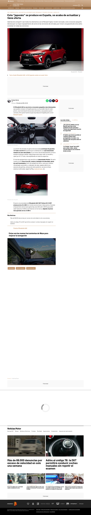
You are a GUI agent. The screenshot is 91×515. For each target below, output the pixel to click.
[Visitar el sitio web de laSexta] (33, 504)
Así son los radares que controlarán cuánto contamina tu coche (15, 487)
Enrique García (15, 100)
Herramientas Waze (40, 1)
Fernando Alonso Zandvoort (58, 1)
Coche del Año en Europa (30, 1)
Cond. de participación (63, 509)
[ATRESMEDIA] (12, 503)
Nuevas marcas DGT (48, 1)
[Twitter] (12, 101)
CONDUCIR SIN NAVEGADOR (69, 133)
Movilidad (41, 8)
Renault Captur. (18, 114)
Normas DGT (11, 8)
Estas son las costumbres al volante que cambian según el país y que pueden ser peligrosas (74, 488)
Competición (56, 8)
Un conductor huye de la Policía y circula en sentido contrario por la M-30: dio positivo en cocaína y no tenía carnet (55, 488)
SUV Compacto (20, 268)
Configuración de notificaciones (42, 511)
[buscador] (82, 5)
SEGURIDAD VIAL (67, 123)
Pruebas (35, 8)
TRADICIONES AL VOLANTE (71, 485)
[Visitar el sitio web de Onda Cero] (58, 504)
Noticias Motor (14, 428)
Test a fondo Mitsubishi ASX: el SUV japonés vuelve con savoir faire (28, 75)
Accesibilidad (52, 511)
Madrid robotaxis (20, 1)
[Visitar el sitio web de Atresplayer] (75, 504)
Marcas (17, 8)
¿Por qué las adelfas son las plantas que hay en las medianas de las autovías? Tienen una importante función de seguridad (72, 127)
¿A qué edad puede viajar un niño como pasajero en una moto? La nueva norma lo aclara (35, 488)
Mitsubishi (11, 268)
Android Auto (38, 169)
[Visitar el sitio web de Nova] (43, 504)
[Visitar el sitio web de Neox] (38, 504)
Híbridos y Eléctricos (26, 8)
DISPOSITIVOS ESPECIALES (13, 458)
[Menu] (82, 8)
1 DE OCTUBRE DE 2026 (32, 485)
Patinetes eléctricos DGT (70, 1)
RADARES (9, 485)
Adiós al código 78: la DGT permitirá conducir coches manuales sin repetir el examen (62, 464)
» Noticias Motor (15, 378)
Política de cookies (54, 509)
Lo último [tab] (75, 120)
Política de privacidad (45, 509)
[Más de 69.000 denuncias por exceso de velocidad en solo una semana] (26, 446)
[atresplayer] (76, 5)
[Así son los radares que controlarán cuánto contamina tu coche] (16, 478)
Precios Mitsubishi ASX (20, 228)
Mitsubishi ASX (31, 268)
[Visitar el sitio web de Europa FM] (63, 504)
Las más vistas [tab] (64, 120)
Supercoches (48, 8)
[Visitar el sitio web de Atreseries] (53, 504)
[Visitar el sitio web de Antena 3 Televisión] (28, 504)
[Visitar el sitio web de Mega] (48, 504)
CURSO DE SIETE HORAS (51, 458)
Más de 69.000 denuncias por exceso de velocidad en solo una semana (30, 218)
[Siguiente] (83, 1)
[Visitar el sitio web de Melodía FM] (68, 504)
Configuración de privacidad (74, 509)
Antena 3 (9, 378)
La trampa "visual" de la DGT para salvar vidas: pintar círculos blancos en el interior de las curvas (71, 149)
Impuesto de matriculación (68, 8)
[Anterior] (16, 1)
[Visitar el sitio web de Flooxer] (81, 504)
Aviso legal (38, 509)
